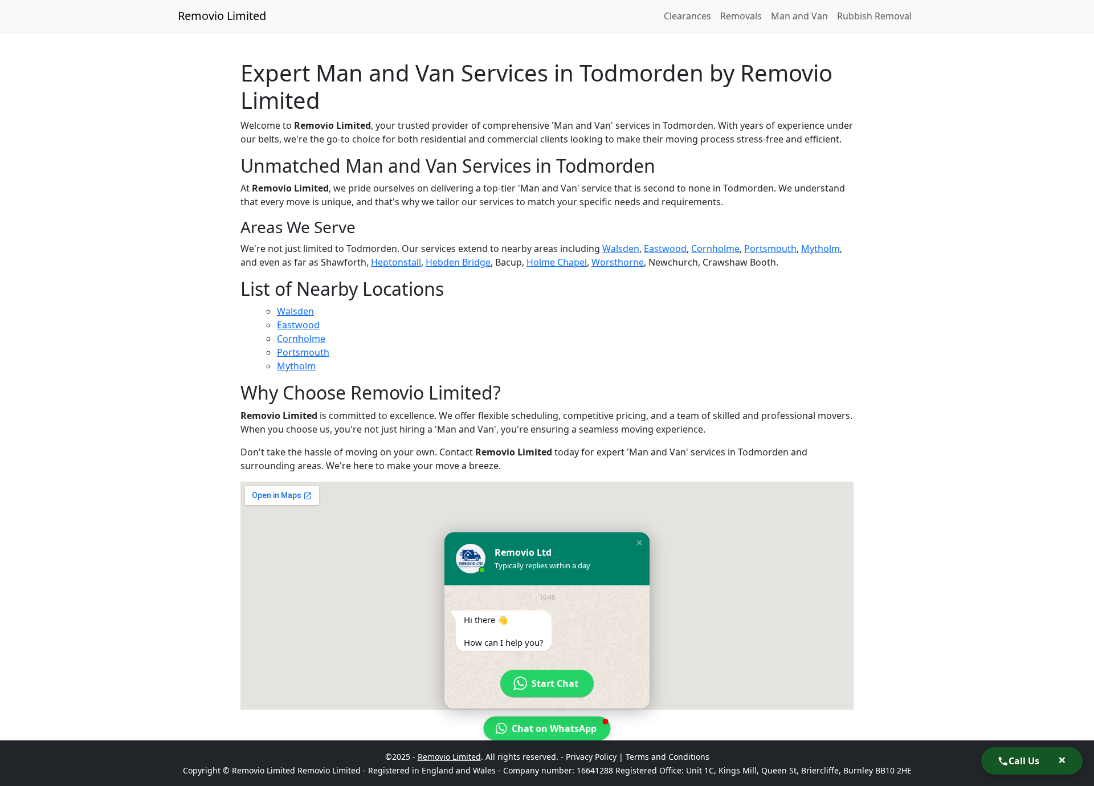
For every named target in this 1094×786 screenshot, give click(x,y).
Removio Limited (222, 15)
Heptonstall (396, 262)
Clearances (687, 16)
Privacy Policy (591, 756)
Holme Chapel (556, 262)
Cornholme (715, 248)
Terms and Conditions (667, 756)
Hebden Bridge (458, 262)
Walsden (620, 248)
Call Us (1024, 761)
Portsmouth (770, 248)
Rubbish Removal (874, 16)
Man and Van (799, 16)
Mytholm (820, 248)
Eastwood (665, 248)
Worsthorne (617, 262)
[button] (639, 542)
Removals (741, 16)
